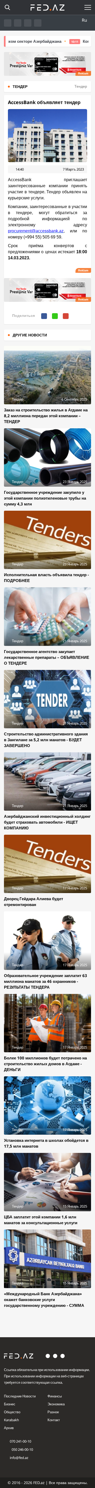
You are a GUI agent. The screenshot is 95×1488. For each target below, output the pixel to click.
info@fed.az (19, 1457)
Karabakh (11, 1419)
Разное (53, 1412)
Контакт (54, 1419)
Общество (12, 1412)
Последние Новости (20, 1396)
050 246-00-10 (22, 1449)
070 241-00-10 (20, 1441)
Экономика (56, 1404)
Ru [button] (84, 20)
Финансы (55, 1396)
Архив (9, 1427)
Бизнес (9, 1404)
